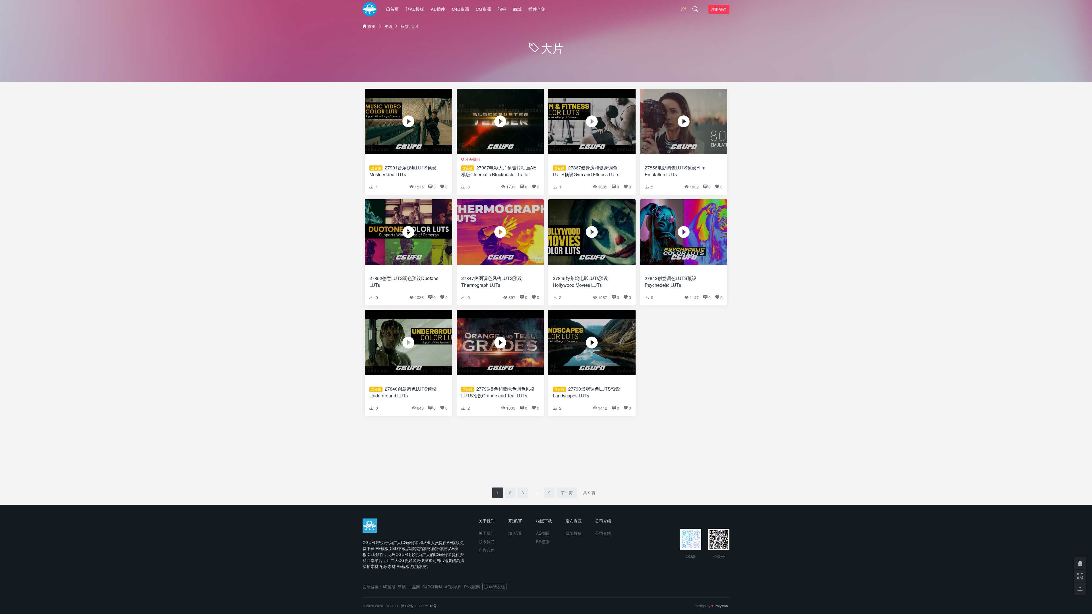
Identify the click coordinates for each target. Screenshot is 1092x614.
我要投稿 (574, 533)
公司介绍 (603, 533)
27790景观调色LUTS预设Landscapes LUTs (586, 392)
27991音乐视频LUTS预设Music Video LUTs (403, 171)
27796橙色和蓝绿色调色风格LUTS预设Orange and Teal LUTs (498, 392)
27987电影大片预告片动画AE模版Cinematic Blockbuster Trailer (499, 171)
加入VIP (515, 533)
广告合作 (487, 550)
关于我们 (487, 533)
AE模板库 (453, 587)
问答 (502, 9)
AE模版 (417, 9)
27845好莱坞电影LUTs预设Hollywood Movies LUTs (580, 281)
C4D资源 (460, 9)
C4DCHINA (432, 587)
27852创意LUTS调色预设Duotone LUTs (404, 281)
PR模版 (542, 541)
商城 (517, 9)
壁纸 (402, 587)
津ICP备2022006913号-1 (420, 605)
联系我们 (487, 541)
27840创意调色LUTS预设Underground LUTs (403, 392)
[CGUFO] (370, 9)
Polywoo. (722, 605)
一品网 (414, 587)
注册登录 (719, 9)
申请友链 (497, 587)
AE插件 (438, 9)
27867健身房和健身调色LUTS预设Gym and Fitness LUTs (586, 171)
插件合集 (536, 9)
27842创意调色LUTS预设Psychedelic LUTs (670, 281)
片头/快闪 (472, 159)
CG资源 (483, 9)
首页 (394, 9)
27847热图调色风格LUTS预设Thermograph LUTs (491, 281)
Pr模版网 (472, 587)
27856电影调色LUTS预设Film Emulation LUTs (675, 171)
